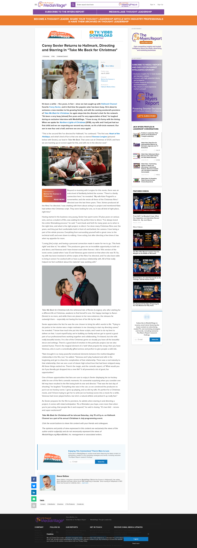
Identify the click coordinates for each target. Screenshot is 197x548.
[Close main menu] (148, 534)
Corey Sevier (55, 107)
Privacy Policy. (83, 541)
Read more (135, 543)
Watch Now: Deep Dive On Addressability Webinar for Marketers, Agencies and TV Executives (149, 145)
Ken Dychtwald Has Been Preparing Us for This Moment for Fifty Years (146, 304)
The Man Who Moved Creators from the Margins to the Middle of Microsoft (146, 252)
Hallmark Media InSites (108, 87)
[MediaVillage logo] (50, 520)
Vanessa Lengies (99, 137)
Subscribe (101, 462)
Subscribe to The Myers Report (64, 11)
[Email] (33, 498)
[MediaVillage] (52, 5)
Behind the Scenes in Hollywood (108, 80)
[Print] (33, 505)
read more (85, 483)
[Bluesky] (33, 485)
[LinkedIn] (33, 492)
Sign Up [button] (160, 4)
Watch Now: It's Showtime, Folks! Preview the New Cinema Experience (149, 180)
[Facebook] (33, 479)
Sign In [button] (152, 4)
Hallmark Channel (109, 104)
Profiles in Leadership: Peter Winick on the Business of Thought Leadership (149, 134)
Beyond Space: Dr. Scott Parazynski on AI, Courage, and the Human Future (147, 278)
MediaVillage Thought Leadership (130, 11)
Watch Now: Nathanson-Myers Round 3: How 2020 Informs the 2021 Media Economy (150, 155)
